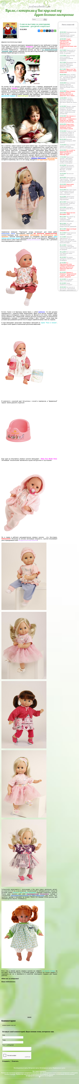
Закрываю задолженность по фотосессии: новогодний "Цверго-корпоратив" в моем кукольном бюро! (68, 239)
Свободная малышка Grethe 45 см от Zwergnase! (67, 209)
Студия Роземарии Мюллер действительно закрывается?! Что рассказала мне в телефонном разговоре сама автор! (68, 43)
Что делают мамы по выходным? (66, 280)
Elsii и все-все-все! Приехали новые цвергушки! (67, 253)
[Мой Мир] (44, 31)
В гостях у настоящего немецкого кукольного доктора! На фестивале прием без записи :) (68, 101)
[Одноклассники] (41, 31)
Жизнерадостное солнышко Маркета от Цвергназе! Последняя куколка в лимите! (68, 64)
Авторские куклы (33, 1068)
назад (29, 1017)
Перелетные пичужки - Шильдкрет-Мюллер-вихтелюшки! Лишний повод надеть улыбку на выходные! (66, 160)
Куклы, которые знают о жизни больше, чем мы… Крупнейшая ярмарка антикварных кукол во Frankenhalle (68, 77)
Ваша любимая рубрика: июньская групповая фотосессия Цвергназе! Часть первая (67, 93)
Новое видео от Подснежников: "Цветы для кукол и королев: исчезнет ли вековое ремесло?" (68, 180)
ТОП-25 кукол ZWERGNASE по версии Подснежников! (67, 198)
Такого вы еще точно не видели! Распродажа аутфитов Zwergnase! (67, 58)
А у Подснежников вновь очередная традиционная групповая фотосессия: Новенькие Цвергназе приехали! (67, 266)
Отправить (6, 1061)
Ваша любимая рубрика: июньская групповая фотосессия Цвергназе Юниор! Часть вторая (67, 85)
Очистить (15, 1061)
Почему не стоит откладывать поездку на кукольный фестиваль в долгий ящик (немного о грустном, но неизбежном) (68, 134)
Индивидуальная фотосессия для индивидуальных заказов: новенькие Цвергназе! (68, 34)
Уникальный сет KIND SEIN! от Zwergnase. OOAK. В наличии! (68, 51)
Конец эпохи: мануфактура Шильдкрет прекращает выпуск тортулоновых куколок (67, 126)
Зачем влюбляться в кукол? (66, 283)
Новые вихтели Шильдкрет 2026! (67, 213)
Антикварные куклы (46, 1068)
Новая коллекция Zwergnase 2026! (68, 229)
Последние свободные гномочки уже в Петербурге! (67, 259)
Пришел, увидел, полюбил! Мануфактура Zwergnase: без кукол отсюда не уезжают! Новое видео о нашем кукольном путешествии (68, 110)
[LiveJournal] (50, 31)
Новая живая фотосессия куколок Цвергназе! (67, 186)
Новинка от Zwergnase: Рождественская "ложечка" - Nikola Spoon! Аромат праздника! (68, 274)
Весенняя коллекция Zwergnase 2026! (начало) (68, 141)
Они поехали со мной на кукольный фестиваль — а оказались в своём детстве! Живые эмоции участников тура (68, 119)
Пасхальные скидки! (67, 174)
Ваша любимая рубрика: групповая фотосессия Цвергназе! (67, 146)
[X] (47, 31)
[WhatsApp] (55, 31)
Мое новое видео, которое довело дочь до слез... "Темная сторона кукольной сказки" (68, 192)
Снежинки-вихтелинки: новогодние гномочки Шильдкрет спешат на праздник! (68, 247)
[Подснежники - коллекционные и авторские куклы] (39, 8)
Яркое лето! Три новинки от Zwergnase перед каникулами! (68, 71)
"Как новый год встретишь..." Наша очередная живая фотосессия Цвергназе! (67, 219)
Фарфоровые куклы (59, 1068)
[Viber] (52, 31)
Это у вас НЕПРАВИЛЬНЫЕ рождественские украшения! (68, 225)
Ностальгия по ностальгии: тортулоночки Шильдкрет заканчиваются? (68, 288)
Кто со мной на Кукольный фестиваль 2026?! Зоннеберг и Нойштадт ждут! (67, 152)
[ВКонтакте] (39, 31)
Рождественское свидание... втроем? (68, 233)
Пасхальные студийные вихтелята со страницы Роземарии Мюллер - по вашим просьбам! (67, 168)
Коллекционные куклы (21, 1068)
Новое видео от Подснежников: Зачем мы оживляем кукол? (67, 203)
